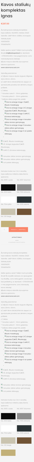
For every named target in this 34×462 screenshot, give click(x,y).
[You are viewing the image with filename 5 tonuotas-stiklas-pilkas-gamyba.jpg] (19, 126)
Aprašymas (17, 237)
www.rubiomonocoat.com (10, 67)
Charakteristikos (17, 242)
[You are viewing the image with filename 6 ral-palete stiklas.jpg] (19, 132)
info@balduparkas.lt (13, 53)
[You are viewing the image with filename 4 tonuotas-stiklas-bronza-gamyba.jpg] (19, 120)
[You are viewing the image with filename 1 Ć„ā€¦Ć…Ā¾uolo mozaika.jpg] (19, 103)
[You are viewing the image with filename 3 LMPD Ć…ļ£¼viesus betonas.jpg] (19, 115)
